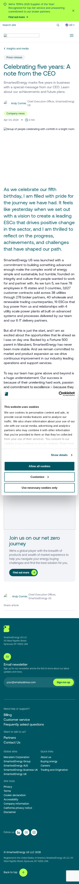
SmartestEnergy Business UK (21, 769)
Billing (8, 715)
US (70, 25)
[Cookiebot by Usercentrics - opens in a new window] (59, 393)
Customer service (17, 719)
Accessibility (11, 799)
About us (46, 757)
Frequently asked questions (24, 724)
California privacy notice (18, 807)
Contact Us (12, 742)
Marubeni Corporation (16, 757)
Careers (45, 765)
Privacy (8, 786)
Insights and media (18, 48)
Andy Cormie (18, 103)
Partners (10, 737)
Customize (37, 476)
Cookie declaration (15, 795)
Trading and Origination (54, 769)
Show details (59, 455)
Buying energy (49, 761)
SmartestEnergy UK (15, 774)
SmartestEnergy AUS (16, 765)
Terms (7, 790)
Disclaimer (10, 812)
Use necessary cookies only (39, 487)
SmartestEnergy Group (17, 761)
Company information (16, 803)
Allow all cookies (39, 466)
